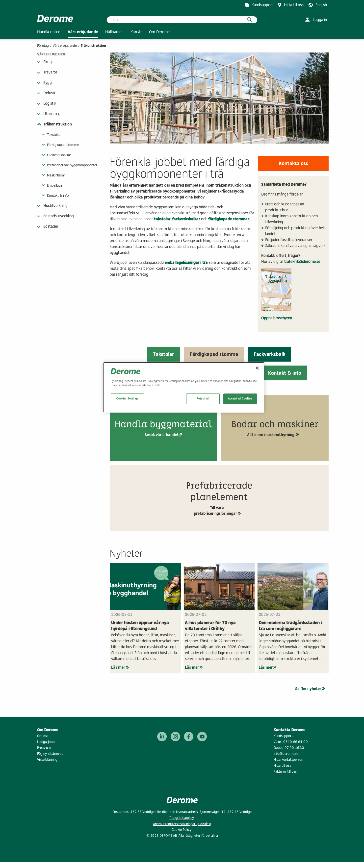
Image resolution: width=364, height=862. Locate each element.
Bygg (47, 82)
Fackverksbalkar (59, 155)
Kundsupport (283, 736)
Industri (49, 93)
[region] (183, 387)
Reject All (203, 398)
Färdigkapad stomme (63, 145)
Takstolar (54, 135)
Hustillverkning (55, 205)
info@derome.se (286, 754)
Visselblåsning (47, 760)
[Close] (257, 368)
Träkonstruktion (57, 124)
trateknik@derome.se (302, 261)
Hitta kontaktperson (288, 760)
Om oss (42, 736)
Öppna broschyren (276, 318)
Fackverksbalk (269, 354)
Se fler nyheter (308, 688)
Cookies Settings (127, 398)
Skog (47, 61)
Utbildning (51, 113)
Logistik (49, 103)
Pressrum (44, 748)
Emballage (54, 185)
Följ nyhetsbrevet (50, 754)
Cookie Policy (182, 830)
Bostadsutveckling (58, 216)
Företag (43, 46)
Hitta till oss (282, 765)
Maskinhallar (56, 175)
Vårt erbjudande (65, 46)
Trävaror (50, 72)
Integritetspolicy (181, 818)
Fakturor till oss (285, 771)
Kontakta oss (293, 163)
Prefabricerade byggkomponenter (72, 165)
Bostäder (50, 226)
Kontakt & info (58, 196)
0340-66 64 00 (295, 742)
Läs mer (118, 667)
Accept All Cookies (240, 398)
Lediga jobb (46, 742)
